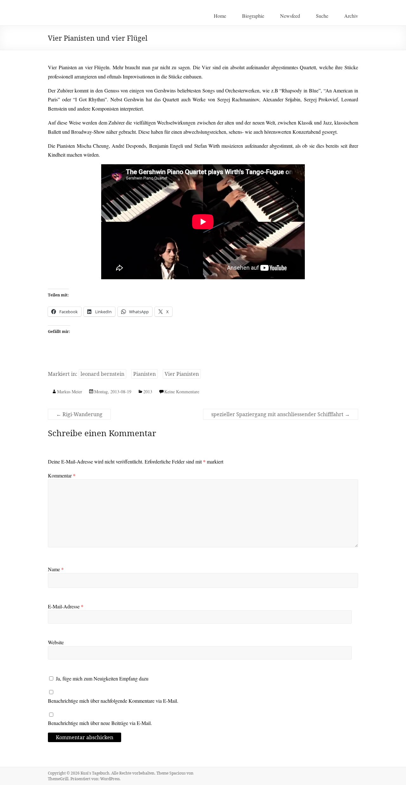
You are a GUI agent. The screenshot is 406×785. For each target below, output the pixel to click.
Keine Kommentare (181, 392)
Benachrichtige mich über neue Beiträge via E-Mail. (100, 723)
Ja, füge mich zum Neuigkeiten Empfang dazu (101, 678)
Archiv (351, 15)
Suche (322, 15)
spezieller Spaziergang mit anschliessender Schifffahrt (280, 414)
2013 (147, 392)
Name (56, 569)
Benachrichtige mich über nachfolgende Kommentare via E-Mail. (113, 700)
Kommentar (61, 475)
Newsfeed (290, 15)
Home (220, 15)
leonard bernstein (102, 373)
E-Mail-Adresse (65, 606)
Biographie (253, 15)
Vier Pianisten (182, 373)
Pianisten (144, 373)
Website (56, 642)
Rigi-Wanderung (79, 414)
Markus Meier (69, 392)
